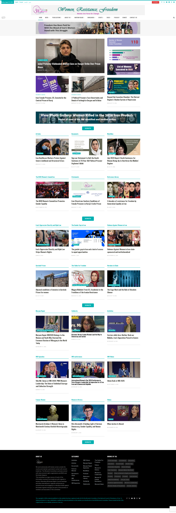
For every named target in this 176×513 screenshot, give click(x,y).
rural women (133, 476)
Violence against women (115, 483)
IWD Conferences (78, 376)
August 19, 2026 (41, 164)
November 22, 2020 (113, 255)
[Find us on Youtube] (166, 2)
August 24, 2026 (42, 70)
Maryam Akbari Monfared (126, 470)
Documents (76, 153)
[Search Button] (174, 17)
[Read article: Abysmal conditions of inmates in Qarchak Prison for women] (52, 278)
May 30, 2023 (40, 255)
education (131, 460)
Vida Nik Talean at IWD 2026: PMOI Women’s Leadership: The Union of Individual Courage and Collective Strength (51, 383)
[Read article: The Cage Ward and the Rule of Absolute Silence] (123, 278)
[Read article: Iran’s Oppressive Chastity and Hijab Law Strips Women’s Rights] (52, 238)
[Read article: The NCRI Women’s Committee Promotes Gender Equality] (52, 190)
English (16, 2)
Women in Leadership (98, 474)
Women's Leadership (131, 483)
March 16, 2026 (41, 389)
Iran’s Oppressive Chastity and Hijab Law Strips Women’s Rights (50, 250)
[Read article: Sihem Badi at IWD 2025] (123, 369)
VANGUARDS (90, 17)
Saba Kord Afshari (113, 479)
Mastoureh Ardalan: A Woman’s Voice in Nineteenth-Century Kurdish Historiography (51, 425)
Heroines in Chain (114, 285)
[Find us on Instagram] (171, 2)
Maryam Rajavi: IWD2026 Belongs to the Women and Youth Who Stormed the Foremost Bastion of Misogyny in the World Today (51, 339)
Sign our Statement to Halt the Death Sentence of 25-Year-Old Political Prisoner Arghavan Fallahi (87, 161)
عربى (30, 2)
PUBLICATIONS (56, 17)
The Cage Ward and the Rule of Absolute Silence (121, 291)
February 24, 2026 (113, 341)
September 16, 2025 (113, 384)
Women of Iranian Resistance (98, 479)
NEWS (46, 17)
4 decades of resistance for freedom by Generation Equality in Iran (121, 202)
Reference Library (43, 245)
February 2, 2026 (76, 433)
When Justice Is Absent (115, 423)
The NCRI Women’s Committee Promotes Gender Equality (50, 202)
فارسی (25, 2)
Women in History (78, 419)
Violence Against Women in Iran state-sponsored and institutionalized (121, 250)
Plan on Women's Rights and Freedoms (126, 473)
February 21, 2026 (41, 347)
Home (40, 17)
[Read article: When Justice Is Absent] (123, 413)
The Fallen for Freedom (80, 285)
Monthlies (112, 153)
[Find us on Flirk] (169, 2)
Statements (76, 196)
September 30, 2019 (42, 207)
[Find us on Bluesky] (174, 2)
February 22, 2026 (77, 387)
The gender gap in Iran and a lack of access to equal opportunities (87, 250)
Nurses (110, 473)
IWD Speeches (41, 376)
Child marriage (112, 460)
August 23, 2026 (41, 103)
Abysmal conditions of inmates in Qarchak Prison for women (51, 291)
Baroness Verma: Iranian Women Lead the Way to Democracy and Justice (87, 335)
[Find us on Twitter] (164, 2)
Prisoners (117, 476)
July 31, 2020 (40, 296)
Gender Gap (129, 464)
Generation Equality (113, 467)
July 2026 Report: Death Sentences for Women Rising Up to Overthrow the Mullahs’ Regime (123, 161)
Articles (40, 153)
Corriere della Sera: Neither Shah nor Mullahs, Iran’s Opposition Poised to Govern (122, 336)
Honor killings (126, 467)
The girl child (125, 479)
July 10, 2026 (75, 167)
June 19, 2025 (111, 207)
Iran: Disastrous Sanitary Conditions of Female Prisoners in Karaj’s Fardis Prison (86, 202)
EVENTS (100, 17)
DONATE (124, 17)
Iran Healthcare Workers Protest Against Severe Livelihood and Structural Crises (51, 159)
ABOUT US (67, 17)
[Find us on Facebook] (161, 2)
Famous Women (42, 419)
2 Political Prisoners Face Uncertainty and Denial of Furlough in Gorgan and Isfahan (87, 99)
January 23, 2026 (41, 430)
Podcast (111, 92)
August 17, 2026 (76, 207)
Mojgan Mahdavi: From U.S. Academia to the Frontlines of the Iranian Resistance (87, 291)
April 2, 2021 (75, 255)
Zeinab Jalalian (131, 486)
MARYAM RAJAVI (79, 17)
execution (111, 464)
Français (21, 2)
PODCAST (117, 17)
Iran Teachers (112, 470)
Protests (125, 476)
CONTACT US (133, 17)
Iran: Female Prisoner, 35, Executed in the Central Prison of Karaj (51, 99)
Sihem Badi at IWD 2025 (116, 380)
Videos (111, 419)
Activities (112, 330)
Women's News (42, 60)
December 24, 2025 (113, 427)
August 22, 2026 (76, 103)
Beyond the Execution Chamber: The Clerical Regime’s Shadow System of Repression (123, 98)
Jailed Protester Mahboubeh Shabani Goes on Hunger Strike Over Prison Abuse (69, 65)
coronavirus (122, 460)
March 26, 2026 (76, 339)
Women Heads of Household (116, 486)
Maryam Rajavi (87, 463)
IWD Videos (112, 376)
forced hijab (119, 464)
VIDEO (108, 17)
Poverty (110, 476)
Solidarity (76, 330)
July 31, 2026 (111, 167)
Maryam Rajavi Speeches (45, 330)
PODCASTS (155, 2)
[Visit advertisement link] (88, 28)
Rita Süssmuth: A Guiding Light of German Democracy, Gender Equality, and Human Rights (87, 426)
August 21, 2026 (112, 103)
